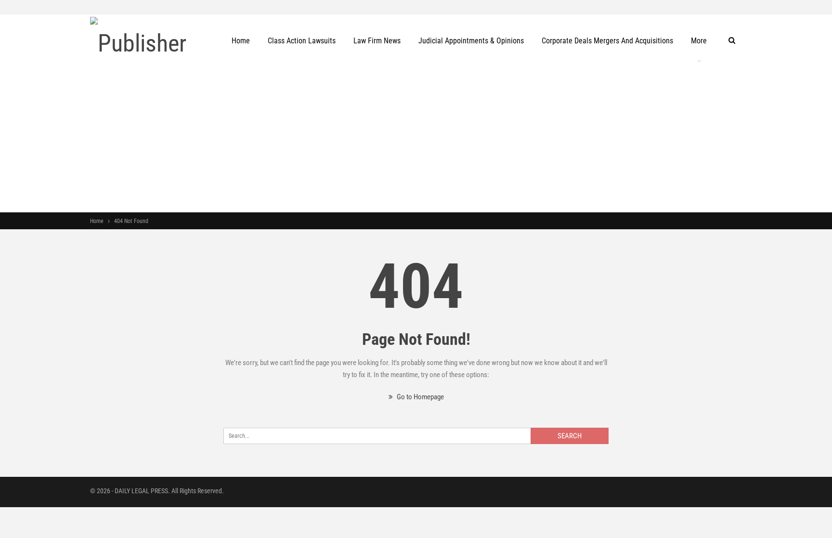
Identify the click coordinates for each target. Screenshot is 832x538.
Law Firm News (377, 40)
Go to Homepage (419, 397)
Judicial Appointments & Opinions (471, 40)
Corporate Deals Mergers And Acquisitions (607, 40)
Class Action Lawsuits (302, 40)
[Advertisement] (416, 139)
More (699, 40)
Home (241, 40)
